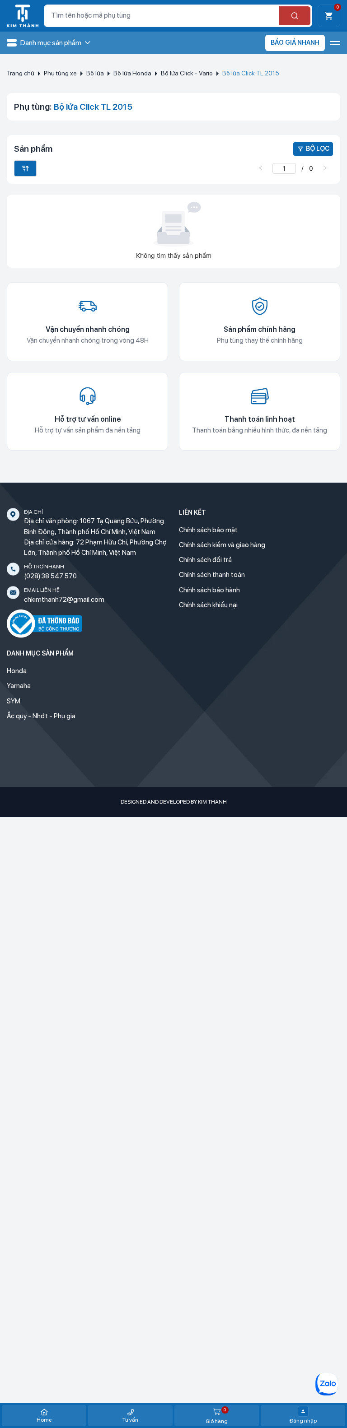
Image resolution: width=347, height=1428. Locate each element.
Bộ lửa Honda (132, 73)
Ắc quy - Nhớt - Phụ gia (41, 716)
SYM (13, 701)
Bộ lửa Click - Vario (187, 73)
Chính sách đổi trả (205, 560)
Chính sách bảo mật (208, 530)
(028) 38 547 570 (50, 576)
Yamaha (19, 686)
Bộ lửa (95, 73)
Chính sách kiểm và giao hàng (222, 545)
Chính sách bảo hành (209, 590)
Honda (17, 671)
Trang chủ (20, 73)
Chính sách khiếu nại (208, 605)
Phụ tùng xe (60, 73)
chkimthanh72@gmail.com (64, 599)
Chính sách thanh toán (212, 575)
